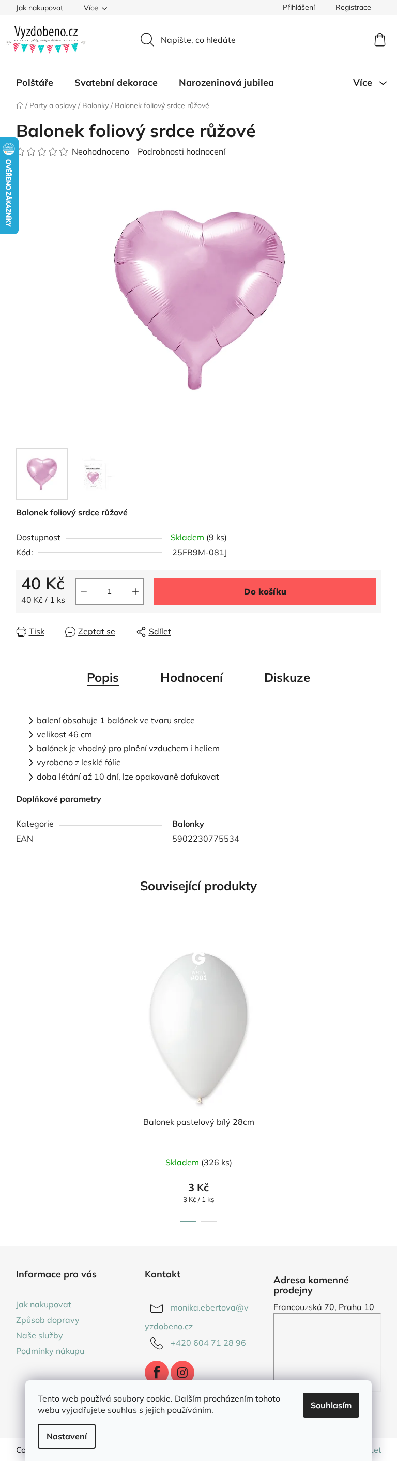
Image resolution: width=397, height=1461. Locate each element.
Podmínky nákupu (50, 1351)
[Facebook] (157, 1372)
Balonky (188, 823)
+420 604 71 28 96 (208, 1342)
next (373, 1081)
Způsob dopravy (48, 1320)
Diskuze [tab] (287, 677)
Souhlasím (331, 1405)
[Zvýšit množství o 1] (135, 591)
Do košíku (265, 591)
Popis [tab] (103, 677)
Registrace (353, 7)
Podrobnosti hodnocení (181, 151)
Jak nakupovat (39, 7)
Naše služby (39, 1335)
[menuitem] (35, 82)
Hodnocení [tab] (191, 677)
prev (24, 1081)
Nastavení (67, 1436)
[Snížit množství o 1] (83, 591)
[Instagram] (182, 1372)
